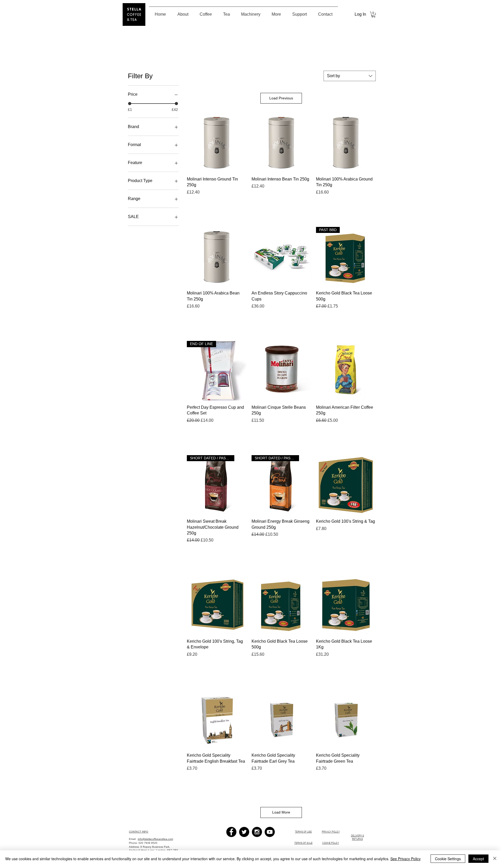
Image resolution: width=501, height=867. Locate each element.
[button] (373, 14)
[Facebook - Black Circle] (231, 832)
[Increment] (242, 203)
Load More (281, 812)
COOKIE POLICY (330, 843)
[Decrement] (191, 203)
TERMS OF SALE (303, 843)
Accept (478, 858)
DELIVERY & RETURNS (357, 837)
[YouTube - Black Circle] (270, 832)
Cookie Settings (448, 858)
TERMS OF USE (303, 832)
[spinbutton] (216, 203)
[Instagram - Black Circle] (257, 832)
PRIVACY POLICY (331, 832)
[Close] (495, 858)
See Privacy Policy (405, 858)
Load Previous (281, 98)
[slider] (130, 103)
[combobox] (350, 76)
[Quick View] (216, 142)
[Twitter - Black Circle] (244, 832)
